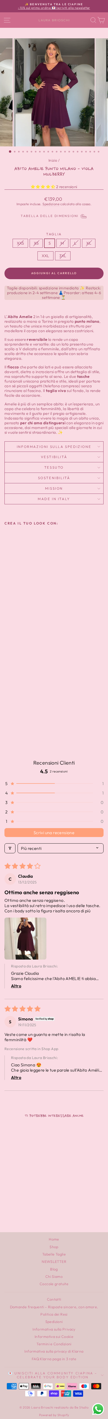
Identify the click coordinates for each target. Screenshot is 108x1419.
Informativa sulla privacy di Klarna (53, 1351)
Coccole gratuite (54, 1284)
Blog (54, 1269)
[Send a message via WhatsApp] (98, 1409)
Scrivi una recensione (54, 832)
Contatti (54, 1299)
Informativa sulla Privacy (54, 1329)
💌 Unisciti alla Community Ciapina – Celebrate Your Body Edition (52, 1375)
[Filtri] (9, 848)
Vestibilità (54, 457)
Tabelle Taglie (54, 1254)
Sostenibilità (54, 478)
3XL (62, 255)
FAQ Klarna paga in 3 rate (54, 1359)
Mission (54, 488)
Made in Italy (54, 499)
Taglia (54, 234)
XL (88, 243)
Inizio (52, 160)
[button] (43, 186)
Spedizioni (54, 1321)
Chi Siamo (54, 1276)
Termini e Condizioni (54, 1344)
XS (36, 243)
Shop (54, 1247)
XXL (45, 255)
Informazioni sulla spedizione (54, 446)
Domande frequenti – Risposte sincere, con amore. (54, 1307)
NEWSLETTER (54, 1261)
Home (54, 1239)
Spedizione (51, 204)
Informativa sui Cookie (54, 1336)
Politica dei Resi (53, 1314)
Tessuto (54, 467)
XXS (20, 243)
